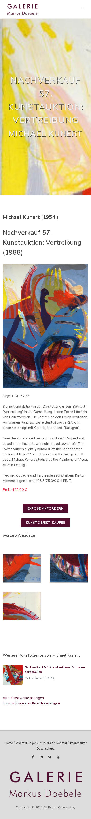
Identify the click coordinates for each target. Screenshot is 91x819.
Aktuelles (46, 743)
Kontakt (61, 743)
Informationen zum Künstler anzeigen (31, 703)
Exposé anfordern (45, 508)
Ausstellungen (26, 743)
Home (9, 743)
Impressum (77, 743)
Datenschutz (46, 748)
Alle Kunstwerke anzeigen (23, 697)
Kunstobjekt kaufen (45, 523)
